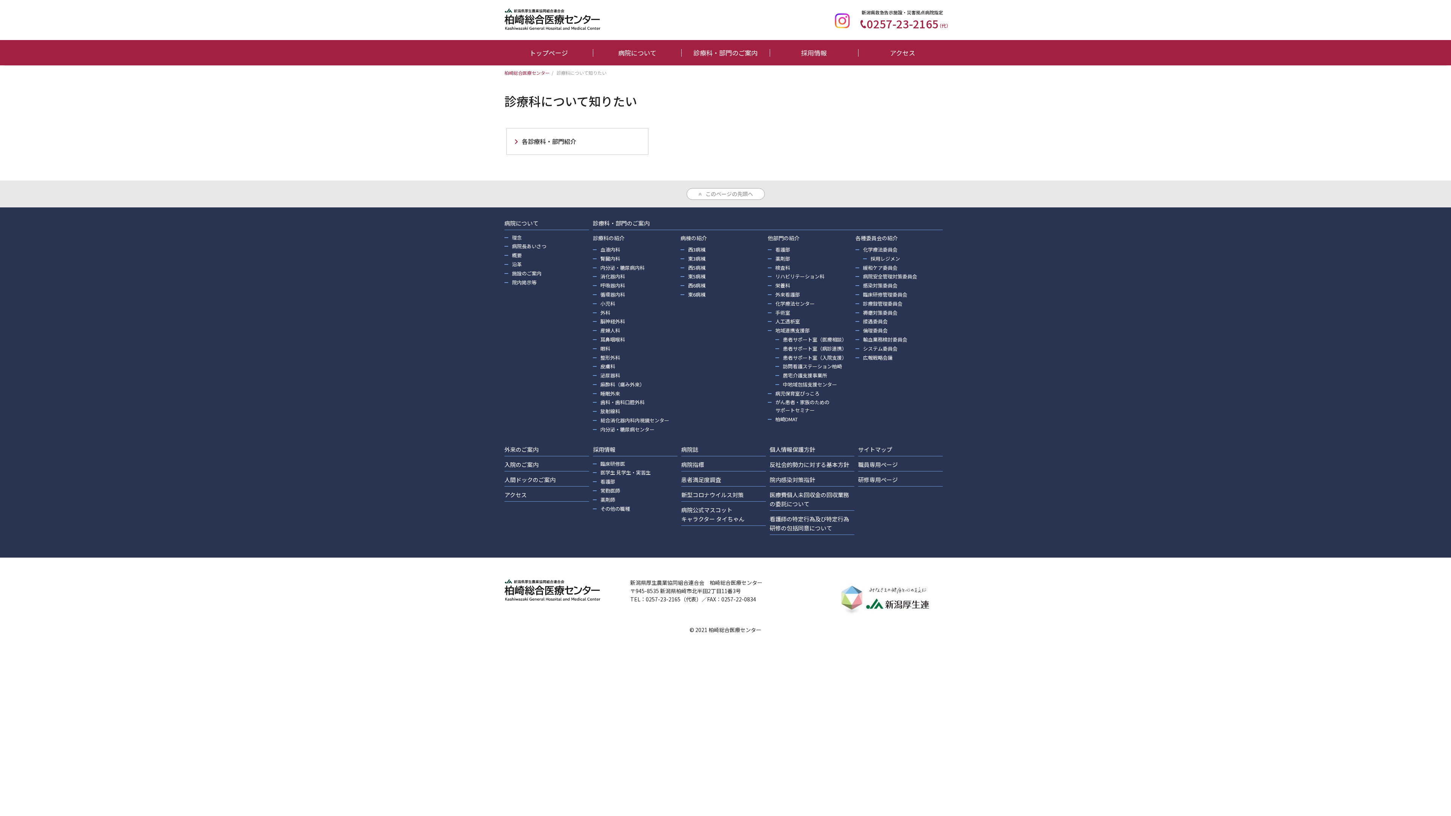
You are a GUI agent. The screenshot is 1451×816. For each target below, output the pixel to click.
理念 (517, 237)
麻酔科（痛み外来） (622, 384)
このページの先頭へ (729, 194)
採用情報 (814, 52)
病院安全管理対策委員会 (890, 276)
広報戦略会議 (878, 357)
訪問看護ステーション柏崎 (812, 366)
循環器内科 (612, 294)
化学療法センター (795, 303)
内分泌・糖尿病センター (627, 429)
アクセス (902, 52)
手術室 (782, 312)
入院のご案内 (521, 464)
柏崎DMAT (786, 419)
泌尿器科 (610, 375)
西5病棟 (696, 267)
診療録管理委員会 (882, 303)
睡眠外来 (610, 393)
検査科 (782, 267)
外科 (605, 312)
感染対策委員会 (880, 285)
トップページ (548, 52)
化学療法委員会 (880, 249)
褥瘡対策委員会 (880, 312)
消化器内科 (612, 276)
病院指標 (692, 464)
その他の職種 (615, 508)
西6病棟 (696, 285)
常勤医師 (610, 490)
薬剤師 (607, 499)
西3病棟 (696, 249)
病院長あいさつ (529, 246)
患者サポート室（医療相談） (815, 339)
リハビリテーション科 (800, 276)
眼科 (605, 348)
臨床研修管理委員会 (885, 294)
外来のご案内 (521, 449)
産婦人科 (610, 330)
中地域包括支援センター (810, 384)
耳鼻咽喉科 (612, 339)
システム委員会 (880, 348)
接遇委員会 (875, 321)
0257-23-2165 (909, 23)
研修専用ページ (878, 480)
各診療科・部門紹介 (549, 141)
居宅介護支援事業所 (805, 375)
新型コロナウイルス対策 (712, 495)
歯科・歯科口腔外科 (622, 402)
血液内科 (610, 249)
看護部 (782, 249)
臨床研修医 (612, 463)
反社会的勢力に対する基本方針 (809, 464)
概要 (517, 255)
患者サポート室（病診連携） (815, 348)
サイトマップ (875, 449)
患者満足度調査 (701, 480)
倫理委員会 (875, 330)
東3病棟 (696, 258)
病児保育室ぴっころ (797, 393)
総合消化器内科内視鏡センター (634, 420)
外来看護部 (787, 294)
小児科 (607, 303)
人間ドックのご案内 (529, 480)
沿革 (517, 264)
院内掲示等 (524, 282)
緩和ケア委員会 (880, 267)
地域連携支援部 (792, 330)
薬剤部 (782, 258)
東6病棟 (696, 294)
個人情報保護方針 (792, 449)
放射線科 (610, 411)
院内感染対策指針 (792, 480)
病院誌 (689, 449)
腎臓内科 (610, 258)
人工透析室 (787, 321)
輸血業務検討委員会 (885, 339)
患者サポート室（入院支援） (815, 357)
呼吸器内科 (612, 285)
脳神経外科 (612, 321)
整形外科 (610, 357)
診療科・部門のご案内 (725, 52)
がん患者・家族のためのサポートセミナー (802, 406)
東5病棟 (696, 276)
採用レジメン (885, 258)
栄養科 (782, 285)
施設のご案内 (526, 273)
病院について (637, 52)
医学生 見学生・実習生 (625, 472)
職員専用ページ (878, 464)
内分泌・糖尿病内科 (622, 267)
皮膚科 (607, 366)
